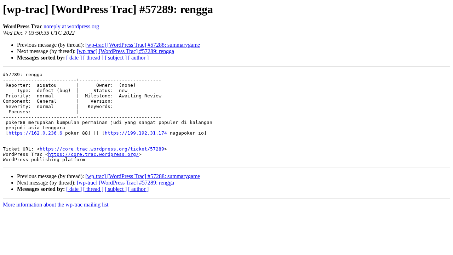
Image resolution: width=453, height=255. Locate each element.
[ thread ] (93, 58)
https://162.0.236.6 (35, 133)
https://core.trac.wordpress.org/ (93, 154)
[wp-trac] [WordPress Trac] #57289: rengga (125, 51)
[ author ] (138, 58)
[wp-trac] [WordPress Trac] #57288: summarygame (142, 45)
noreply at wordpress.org (71, 26)
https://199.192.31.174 (136, 133)
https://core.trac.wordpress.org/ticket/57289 (102, 149)
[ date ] (74, 58)
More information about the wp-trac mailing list (55, 205)
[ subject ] (116, 58)
